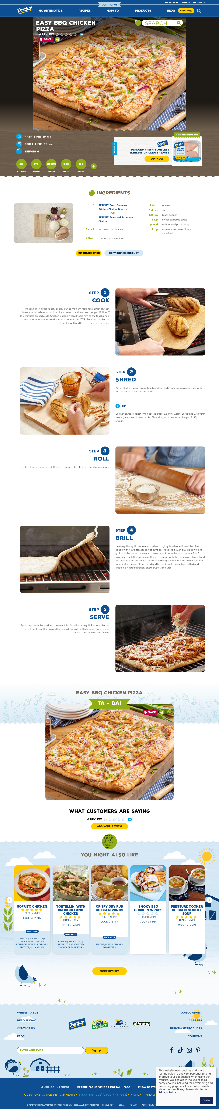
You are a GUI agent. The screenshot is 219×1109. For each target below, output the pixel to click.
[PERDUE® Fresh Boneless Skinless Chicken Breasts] (187, 151)
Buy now (156, 159)
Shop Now (186, 10)
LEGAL (121, 1105)
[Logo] (77, 1024)
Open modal (94, 166)
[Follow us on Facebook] (171, 1050)
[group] (32, 911)
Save (48, 39)
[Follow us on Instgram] (189, 1050)
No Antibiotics (51, 10)
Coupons (195, 1036)
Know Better (147, 1087)
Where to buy (28, 1012)
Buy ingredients (89, 253)
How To (113, 10)
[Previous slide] (10, 900)
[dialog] (186, 1086)
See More (197, 2)
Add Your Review (109, 826)
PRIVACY (133, 1105)
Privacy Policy (167, 1092)
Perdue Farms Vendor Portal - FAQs (103, 1087)
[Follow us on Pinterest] (198, 1050)
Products (143, 10)
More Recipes (109, 971)
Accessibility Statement (153, 1105)
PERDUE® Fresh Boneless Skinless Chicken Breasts (149, 151)
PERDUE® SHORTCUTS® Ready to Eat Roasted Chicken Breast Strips (71, 944)
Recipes (85, 10)
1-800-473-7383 (115, 1094)
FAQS (21, 1036)
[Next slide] (209, 900)
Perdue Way (26, 1020)
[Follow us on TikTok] (180, 1050)
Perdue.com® (108, 1105)
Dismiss (206, 1100)
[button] (69, 34)
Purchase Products (186, 1028)
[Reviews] (82, 34)
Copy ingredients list (124, 252)
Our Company (191, 1012)
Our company (171, 2)
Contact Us (109, 4)
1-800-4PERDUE (90, 1094)
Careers (186, 2)
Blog (171, 10)
